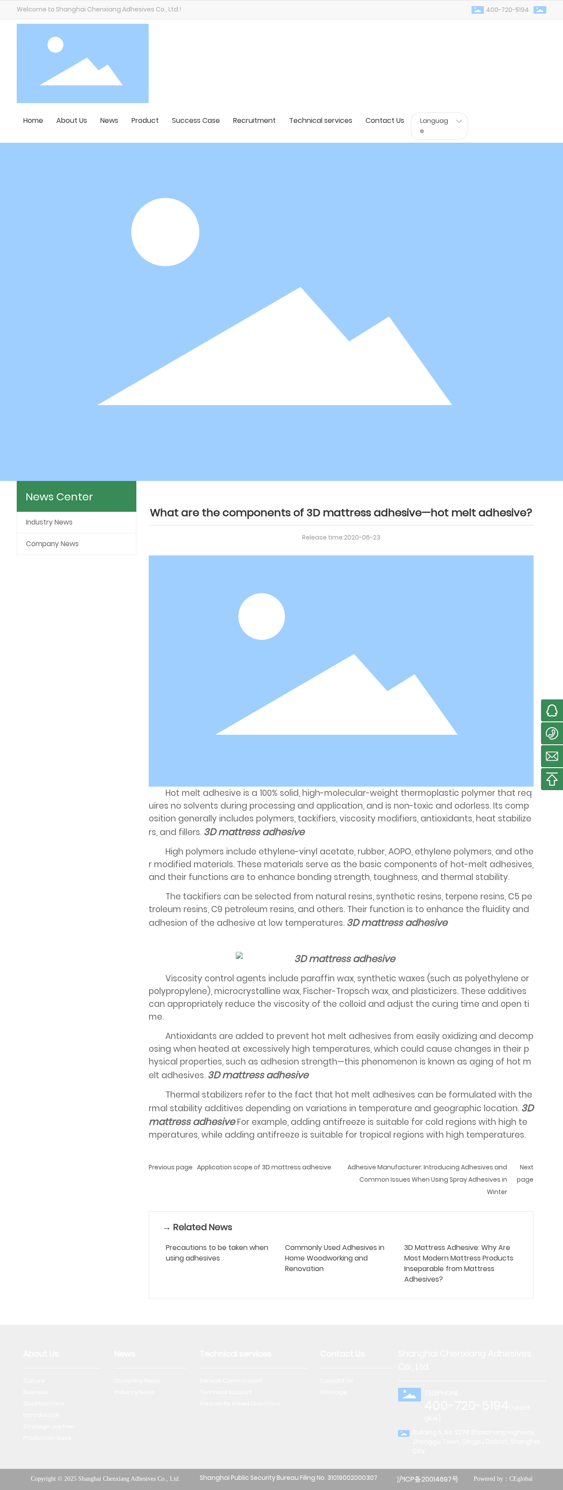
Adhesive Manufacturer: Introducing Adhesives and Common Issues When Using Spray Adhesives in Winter (427, 1179)
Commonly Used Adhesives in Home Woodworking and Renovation (334, 1258)
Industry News (49, 522)
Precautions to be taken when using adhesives (217, 1252)
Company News (52, 543)
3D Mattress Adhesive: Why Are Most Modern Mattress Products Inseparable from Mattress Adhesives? (458, 1263)
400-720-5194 (507, 9)
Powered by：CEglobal (503, 1478)
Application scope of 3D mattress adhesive (264, 1167)
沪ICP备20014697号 (428, 1479)
